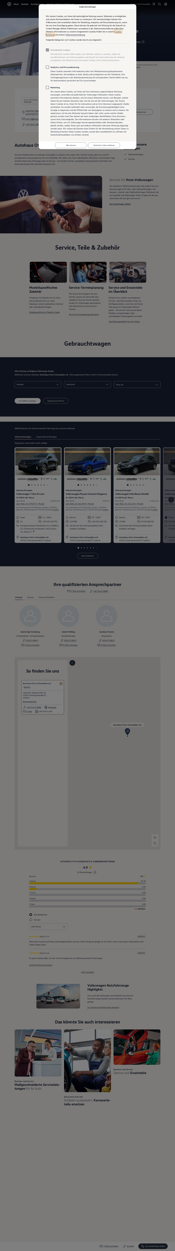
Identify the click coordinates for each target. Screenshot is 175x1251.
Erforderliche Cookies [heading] (60, 50)
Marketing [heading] (55, 87)
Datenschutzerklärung (75, 34)
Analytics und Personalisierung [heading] (64, 67)
